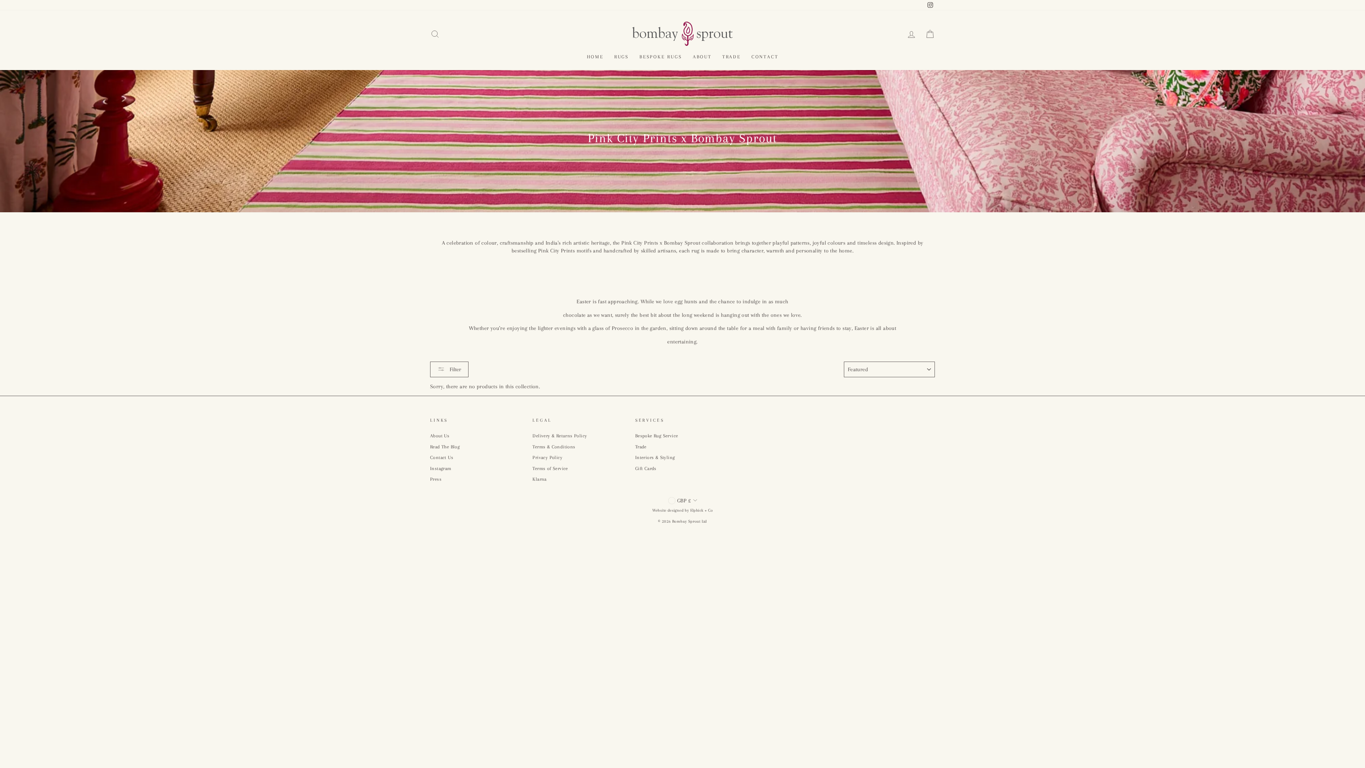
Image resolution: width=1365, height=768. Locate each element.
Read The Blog (445, 446)
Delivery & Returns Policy (559, 435)
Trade (731, 56)
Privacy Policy (547, 457)
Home (595, 56)
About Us (439, 435)
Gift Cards (646, 468)
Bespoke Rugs (660, 56)
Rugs (621, 56)
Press (435, 479)
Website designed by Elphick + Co (682, 510)
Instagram (440, 468)
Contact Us (441, 457)
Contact (764, 56)
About (702, 56)
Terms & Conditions (553, 446)
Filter (454, 369)
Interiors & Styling (655, 457)
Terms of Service (550, 468)
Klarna (539, 479)
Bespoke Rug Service (656, 435)
